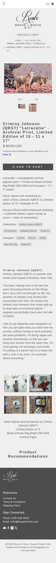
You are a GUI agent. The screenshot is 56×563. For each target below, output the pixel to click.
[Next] (36, 99)
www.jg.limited (28, 550)
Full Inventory (33, 41)
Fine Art (31, 238)
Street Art (45, 231)
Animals (20, 238)
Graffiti (43, 238)
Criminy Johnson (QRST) (30, 224)
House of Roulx (21, 544)
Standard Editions (28, 231)
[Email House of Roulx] (4, 528)
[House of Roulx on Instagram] (12, 528)
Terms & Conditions (14, 501)
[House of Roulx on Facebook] (8, 528)
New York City (10, 244)
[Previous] (20, 99)
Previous (23, 34)
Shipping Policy (11, 505)
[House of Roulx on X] (15, 528)
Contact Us (9, 498)
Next (35, 34)
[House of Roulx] (28, 19)
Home (18, 41)
